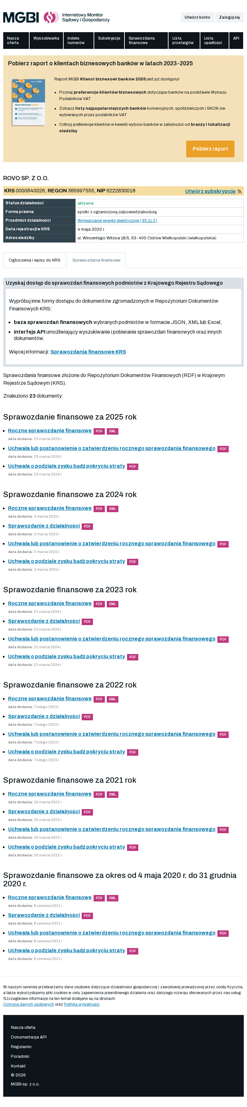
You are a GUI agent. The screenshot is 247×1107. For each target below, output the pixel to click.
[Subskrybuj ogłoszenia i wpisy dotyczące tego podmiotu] (239, 191)
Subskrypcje (109, 38)
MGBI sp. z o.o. (25, 1084)
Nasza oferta (13, 40)
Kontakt (18, 1066)
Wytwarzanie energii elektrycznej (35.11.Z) (117, 220)
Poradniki (20, 1056)
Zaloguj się (229, 17)
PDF (99, 431)
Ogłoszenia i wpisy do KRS (34, 260)
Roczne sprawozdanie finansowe (50, 430)
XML (112, 431)
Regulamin (21, 1047)
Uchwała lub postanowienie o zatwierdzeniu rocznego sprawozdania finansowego (111, 448)
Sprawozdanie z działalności (44, 526)
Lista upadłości (213, 40)
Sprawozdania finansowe (142, 40)
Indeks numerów (76, 40)
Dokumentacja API (29, 1037)
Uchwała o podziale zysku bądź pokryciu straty (66, 466)
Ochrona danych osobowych (28, 1004)
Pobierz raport (210, 149)
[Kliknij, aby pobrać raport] (29, 127)
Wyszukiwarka (46, 38)
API (236, 38)
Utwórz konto (197, 17)
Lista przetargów (183, 40)
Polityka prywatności (81, 1004)
